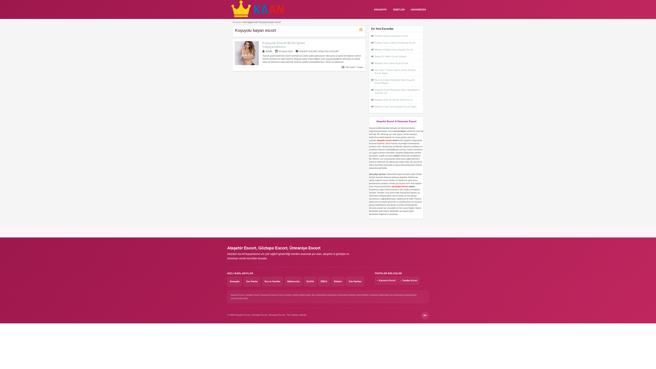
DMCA (324, 281)
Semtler (399, 9)
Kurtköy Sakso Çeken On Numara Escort (395, 43)
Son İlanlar (252, 281)
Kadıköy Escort (308, 51)
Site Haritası (355, 281)
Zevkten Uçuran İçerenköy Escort (391, 36)
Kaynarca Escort (387, 280)
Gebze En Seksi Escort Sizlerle (390, 56)
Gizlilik (310, 281)
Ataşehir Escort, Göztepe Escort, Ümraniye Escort (273, 248)
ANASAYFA (380, 9)
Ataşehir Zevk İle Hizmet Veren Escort (394, 100)
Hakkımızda (418, 9)
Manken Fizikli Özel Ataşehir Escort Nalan (395, 106)
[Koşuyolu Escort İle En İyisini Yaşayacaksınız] (247, 64)
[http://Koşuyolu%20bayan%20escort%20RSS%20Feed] (361, 30)
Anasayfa (236, 22)
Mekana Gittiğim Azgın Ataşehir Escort (394, 49)
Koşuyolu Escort (328, 51)
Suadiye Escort (409, 280)
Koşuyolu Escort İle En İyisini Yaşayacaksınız (283, 45)
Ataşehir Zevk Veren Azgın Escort (391, 63)
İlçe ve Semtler (272, 281)
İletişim (338, 281)
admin (268, 51)
